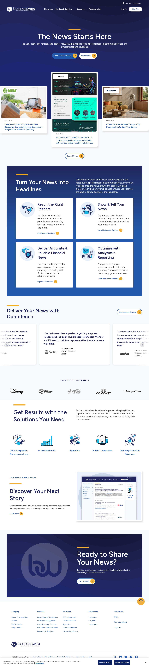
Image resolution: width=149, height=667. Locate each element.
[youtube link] (125, 657)
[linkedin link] (120, 657)
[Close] (145, 663)
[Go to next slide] (142, 345)
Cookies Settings (105, 662)
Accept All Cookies (122, 662)
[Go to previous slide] (7, 345)
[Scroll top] (141, 601)
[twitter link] (115, 657)
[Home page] (21, 9)
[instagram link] (136, 657)
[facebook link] (131, 657)
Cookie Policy (39, 663)
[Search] (123, 3)
